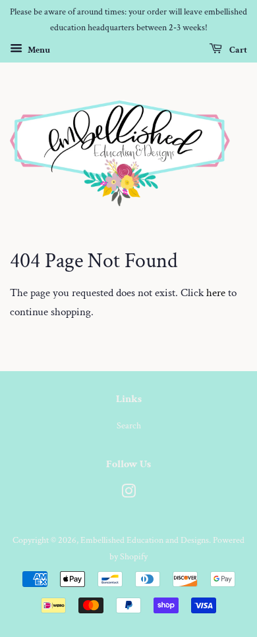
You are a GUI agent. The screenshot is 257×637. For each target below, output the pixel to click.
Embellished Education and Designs (144, 540)
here (215, 293)
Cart (237, 49)
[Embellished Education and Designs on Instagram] (128, 494)
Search (129, 425)
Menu (38, 49)
